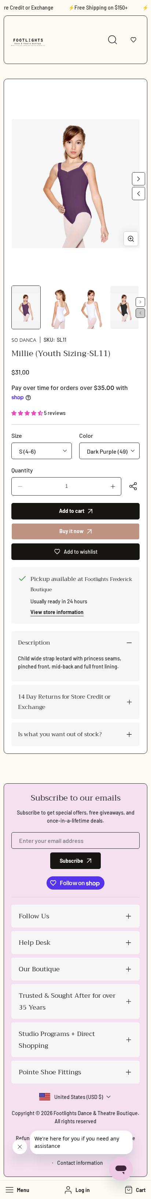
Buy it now (71, 531)
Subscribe (71, 861)
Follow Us (34, 916)
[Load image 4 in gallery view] (124, 307)
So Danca (23, 340)
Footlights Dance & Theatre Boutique (96, 1113)
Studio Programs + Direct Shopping (57, 1039)
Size (16, 435)
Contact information (80, 1163)
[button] (133, 40)
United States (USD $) (78, 1097)
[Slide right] (138, 178)
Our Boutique (39, 969)
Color (86, 435)
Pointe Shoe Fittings (50, 1072)
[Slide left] (138, 193)
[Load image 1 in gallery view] (26, 307)
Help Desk (35, 942)
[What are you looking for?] (112, 39)
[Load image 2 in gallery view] (59, 307)
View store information (57, 612)
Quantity (22, 470)
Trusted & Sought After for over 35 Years (67, 1001)
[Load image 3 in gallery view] (91, 307)
